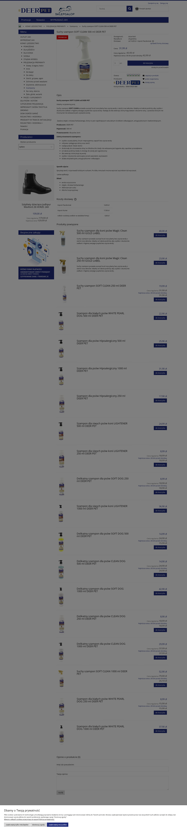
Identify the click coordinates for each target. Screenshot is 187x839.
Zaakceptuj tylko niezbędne (17, 825)
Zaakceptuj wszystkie (58, 825)
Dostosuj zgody (38, 825)
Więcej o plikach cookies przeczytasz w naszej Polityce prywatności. (29, 819)
